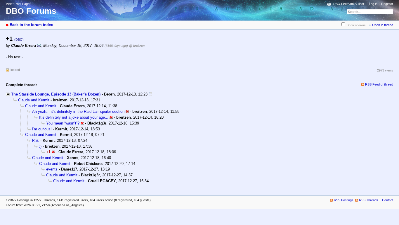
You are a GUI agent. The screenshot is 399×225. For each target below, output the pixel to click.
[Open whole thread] (150, 94)
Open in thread (382, 25)
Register (387, 4)
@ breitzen (137, 45)
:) (40, 146)
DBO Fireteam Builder (348, 4)
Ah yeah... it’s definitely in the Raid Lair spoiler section (78, 111)
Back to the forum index (31, 25)
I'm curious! (42, 129)
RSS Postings (343, 200)
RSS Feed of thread (379, 84)
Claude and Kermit (33, 100)
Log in (373, 4)
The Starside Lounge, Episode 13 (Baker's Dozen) (55, 94)
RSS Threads (368, 200)
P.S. (35, 140)
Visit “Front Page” (18, 4)
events (52, 169)
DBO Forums (31, 11)
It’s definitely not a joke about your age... (73, 117)
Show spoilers (356, 25)
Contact (387, 200)
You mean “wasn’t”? (62, 123)
